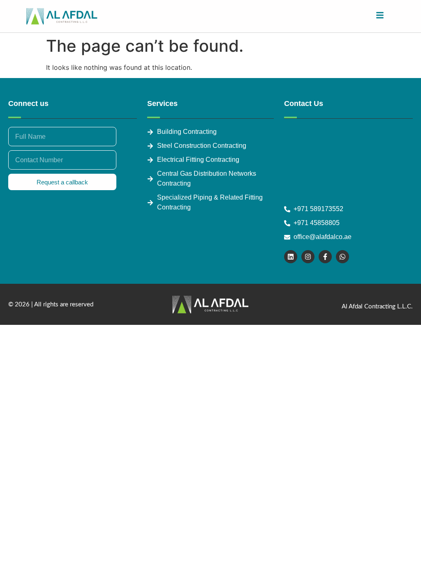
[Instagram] (308, 256)
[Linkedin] (290, 256)
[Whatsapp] (342, 256)
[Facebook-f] (325, 256)
